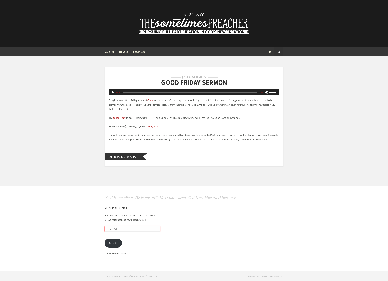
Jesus (186, 76)
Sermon (199, 76)
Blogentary (139, 52)
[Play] (113, 92)
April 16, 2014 (151, 126)
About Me (109, 52)
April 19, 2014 (118, 156)
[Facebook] (270, 51)
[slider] (273, 92)
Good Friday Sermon (194, 82)
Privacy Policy (153, 276)
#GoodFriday (119, 117)
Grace (150, 100)
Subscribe (113, 243)
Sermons (123, 52)
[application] (194, 92)
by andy (131, 156)
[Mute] (266, 92)
